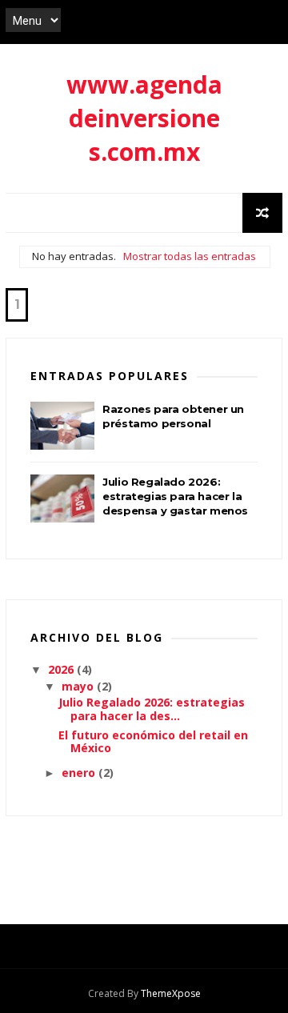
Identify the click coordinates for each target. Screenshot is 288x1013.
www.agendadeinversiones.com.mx (144, 118)
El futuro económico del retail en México (153, 741)
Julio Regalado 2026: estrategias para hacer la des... (151, 709)
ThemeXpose (171, 993)
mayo (79, 686)
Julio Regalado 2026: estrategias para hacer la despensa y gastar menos (175, 496)
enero (80, 772)
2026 (62, 669)
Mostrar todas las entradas (189, 256)
